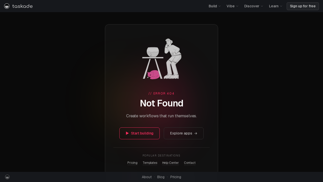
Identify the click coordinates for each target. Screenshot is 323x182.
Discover (252, 6)
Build (213, 6)
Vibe (230, 6)
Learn (273, 6)
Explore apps (183, 133)
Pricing (132, 163)
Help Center (170, 163)
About (146, 177)
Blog (160, 177)
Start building (140, 133)
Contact (190, 163)
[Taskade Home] (18, 6)
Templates (150, 163)
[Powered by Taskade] (7, 177)
